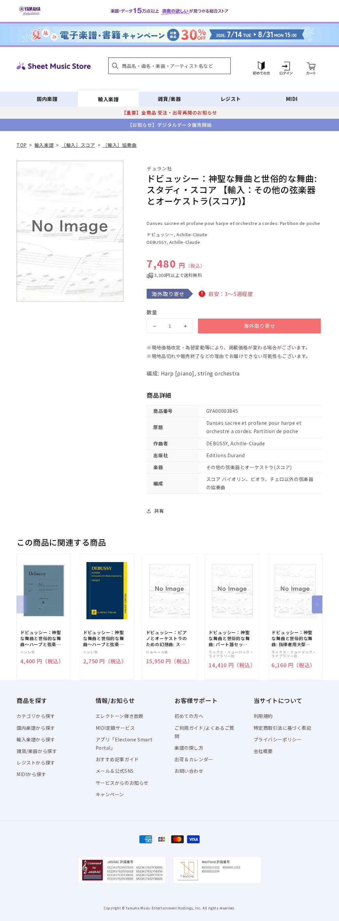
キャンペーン (110, 794)
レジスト (230, 98)
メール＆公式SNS (115, 771)
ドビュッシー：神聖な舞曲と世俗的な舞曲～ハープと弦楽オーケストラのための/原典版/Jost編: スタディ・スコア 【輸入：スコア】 (104, 639)
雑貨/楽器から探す (37, 751)
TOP (22, 145)
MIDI (292, 98)
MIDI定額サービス (115, 727)
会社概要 (263, 751)
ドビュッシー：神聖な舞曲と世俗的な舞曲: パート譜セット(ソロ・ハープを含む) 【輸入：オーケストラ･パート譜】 (229, 639)
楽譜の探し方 (189, 747)
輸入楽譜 (108, 98)
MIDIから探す (31, 774)
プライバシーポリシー (278, 739)
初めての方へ (189, 716)
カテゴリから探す (36, 716)
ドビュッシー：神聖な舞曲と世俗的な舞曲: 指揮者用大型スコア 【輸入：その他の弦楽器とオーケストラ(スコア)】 (292, 639)
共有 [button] (159, 510)
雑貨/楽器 (169, 98)
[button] (169, 66)
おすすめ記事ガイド (117, 759)
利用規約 (263, 716)
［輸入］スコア (78, 145)
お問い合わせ (189, 771)
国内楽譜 (47, 98)
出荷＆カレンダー (193, 759)
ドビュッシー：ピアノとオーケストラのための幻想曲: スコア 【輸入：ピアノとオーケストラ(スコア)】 (167, 639)
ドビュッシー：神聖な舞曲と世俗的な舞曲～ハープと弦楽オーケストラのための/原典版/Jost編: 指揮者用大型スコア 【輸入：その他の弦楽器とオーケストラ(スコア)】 (41, 639)
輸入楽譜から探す (36, 739)
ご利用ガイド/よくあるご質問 (204, 731)
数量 (152, 312)
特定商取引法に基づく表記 (283, 727)
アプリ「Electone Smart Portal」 (124, 743)
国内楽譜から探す (36, 727)
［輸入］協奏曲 (119, 145)
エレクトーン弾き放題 (120, 716)
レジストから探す (36, 762)
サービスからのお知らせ (122, 782)
